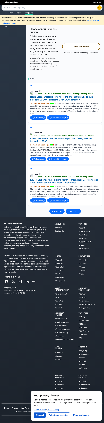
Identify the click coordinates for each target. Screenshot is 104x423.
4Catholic (58, 356)
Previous (58, 211)
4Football (58, 260)
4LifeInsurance (61, 326)
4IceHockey (59, 277)
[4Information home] (10, 2)
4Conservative (84, 231)
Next (72, 211)
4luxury (82, 365)
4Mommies (83, 260)
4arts (57, 297)
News (18, 13)
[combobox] (50, 8)
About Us (58, 228)
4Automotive (84, 249)
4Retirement (59, 336)
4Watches (83, 368)
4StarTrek (58, 304)
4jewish (58, 359)
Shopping (29, 13)
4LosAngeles (84, 320)
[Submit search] (99, 7)
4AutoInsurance (61, 319)
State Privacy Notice (23, 411)
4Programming (84, 308)
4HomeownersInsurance (64, 339)
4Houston (83, 334)
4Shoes (82, 358)
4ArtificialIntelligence (87, 304)
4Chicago (82, 324)
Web (11, 13)
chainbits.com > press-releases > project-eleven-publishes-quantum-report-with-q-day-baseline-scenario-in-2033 (65, 135)
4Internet (82, 297)
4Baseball (59, 263)
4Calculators (84, 235)
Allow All (40, 415)
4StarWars (59, 301)
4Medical (58, 381)
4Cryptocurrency (61, 333)
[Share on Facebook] (6, 281)
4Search (82, 228)
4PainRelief (59, 385)
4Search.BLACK (85, 242)
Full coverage (39, 117)
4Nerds (82, 267)
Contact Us (59, 231)
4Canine (82, 270)
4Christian (59, 353)
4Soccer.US (59, 270)
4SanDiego (83, 327)
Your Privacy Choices (30, 408)
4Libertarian (83, 388)
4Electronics (84, 354)
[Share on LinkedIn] (27, 281)
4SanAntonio (84, 331)
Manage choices (81, 415)
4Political (82, 381)
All (4, 13)
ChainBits (38, 91)
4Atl (80, 338)
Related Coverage (58, 117)
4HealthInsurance (62, 322)
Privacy (15, 408)
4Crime (82, 245)
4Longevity (59, 388)
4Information (84, 301)
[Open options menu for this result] (98, 92)
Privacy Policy (53, 409)
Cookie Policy (40, 409)
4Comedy (59, 308)
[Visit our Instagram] (20, 281)
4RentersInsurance (62, 329)
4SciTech (82, 294)
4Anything (83, 238)
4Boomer (82, 263)
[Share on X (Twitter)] (13, 281)
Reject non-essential (58, 415)
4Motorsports (60, 281)
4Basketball (59, 267)
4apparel (82, 361)
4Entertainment (61, 294)
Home (6, 408)
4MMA (57, 274)
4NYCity (82, 317)
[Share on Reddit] (34, 281)
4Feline (82, 274)
